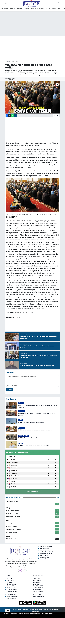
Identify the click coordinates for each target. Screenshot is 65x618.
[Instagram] (20, 570)
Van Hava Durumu (44, 548)
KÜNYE (8, 575)
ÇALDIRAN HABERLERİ (38, 593)
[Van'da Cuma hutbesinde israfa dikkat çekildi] (32, 97)
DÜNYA (12, 9)
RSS (8, 610)
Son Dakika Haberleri (45, 557)
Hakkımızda (36, 577)
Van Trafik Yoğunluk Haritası (47, 551)
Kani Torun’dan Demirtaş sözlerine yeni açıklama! (34, 445)
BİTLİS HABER (10, 582)
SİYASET (19, 9)
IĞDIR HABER (36, 582)
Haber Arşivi (43, 559)
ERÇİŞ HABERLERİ (37, 589)
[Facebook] (15, 570)
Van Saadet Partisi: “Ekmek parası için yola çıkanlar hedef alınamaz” (36, 414)
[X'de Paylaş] (9, 115)
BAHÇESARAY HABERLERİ (13, 593)
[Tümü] (58, 399)
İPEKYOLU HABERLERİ (12, 587)
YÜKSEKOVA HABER (23, 435)
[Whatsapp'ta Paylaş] (12, 115)
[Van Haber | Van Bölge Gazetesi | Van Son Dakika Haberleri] (32, 3)
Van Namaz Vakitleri (45, 550)
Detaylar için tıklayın (32, 491)
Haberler (7, 62)
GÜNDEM (26, 9)
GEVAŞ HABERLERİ (37, 594)
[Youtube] (23, 570)
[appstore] (25, 602)
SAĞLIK (48, 9)
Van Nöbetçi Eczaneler (46, 546)
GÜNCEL (20, 419)
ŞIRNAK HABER (10, 586)
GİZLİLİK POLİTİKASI (38, 575)
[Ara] (58, 4)
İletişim (8, 577)
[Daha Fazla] (15, 115)
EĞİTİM (41, 9)
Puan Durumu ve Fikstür (46, 553)
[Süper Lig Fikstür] (58, 497)
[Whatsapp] (26, 570)
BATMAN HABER (37, 580)
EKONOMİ (34, 9)
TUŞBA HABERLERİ (38, 587)
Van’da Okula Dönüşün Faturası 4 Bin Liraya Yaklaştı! (35, 430)
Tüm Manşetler (44, 555)
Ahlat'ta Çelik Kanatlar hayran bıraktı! (31, 422)
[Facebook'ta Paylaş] (7, 115)
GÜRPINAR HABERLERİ (12, 596)
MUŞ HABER (36, 584)
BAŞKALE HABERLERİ (12, 591)
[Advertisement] (34, 49)
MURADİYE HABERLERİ (38, 596)
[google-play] (40, 602)
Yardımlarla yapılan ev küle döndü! (30, 438)
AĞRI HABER (36, 578)
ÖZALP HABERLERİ (38, 591)
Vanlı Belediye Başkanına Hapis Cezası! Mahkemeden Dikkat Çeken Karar (37, 406)
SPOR (54, 9)
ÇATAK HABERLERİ (11, 594)
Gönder (9, 389)
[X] (18, 570)
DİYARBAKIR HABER (11, 584)
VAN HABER (4, 9)
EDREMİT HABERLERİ (12, 589)
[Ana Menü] (5, 3)
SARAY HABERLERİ (11, 598)
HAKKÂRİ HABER (11, 580)
